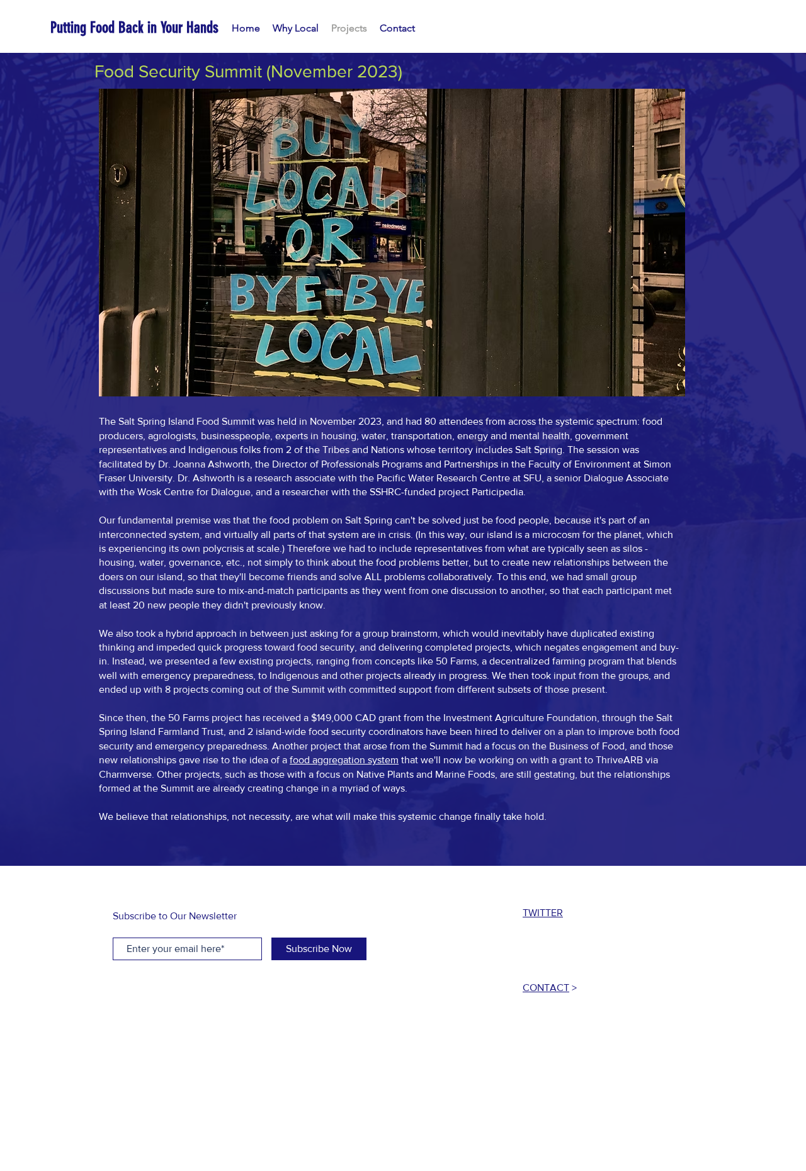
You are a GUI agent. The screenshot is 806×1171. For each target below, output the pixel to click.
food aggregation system (344, 759)
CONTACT (546, 987)
